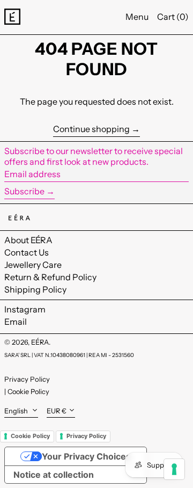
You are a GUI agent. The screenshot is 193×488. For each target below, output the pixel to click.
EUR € (56, 411)
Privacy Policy (27, 379)
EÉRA (40, 342)
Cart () (173, 16)
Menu (137, 16)
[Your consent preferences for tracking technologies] (174, 469)
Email (15, 322)
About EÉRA (28, 240)
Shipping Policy (35, 289)
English (16, 411)
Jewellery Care (33, 264)
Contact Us (26, 252)
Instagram (25, 309)
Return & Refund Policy (50, 277)
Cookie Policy (28, 392)
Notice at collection (53, 474)
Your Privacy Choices (86, 456)
